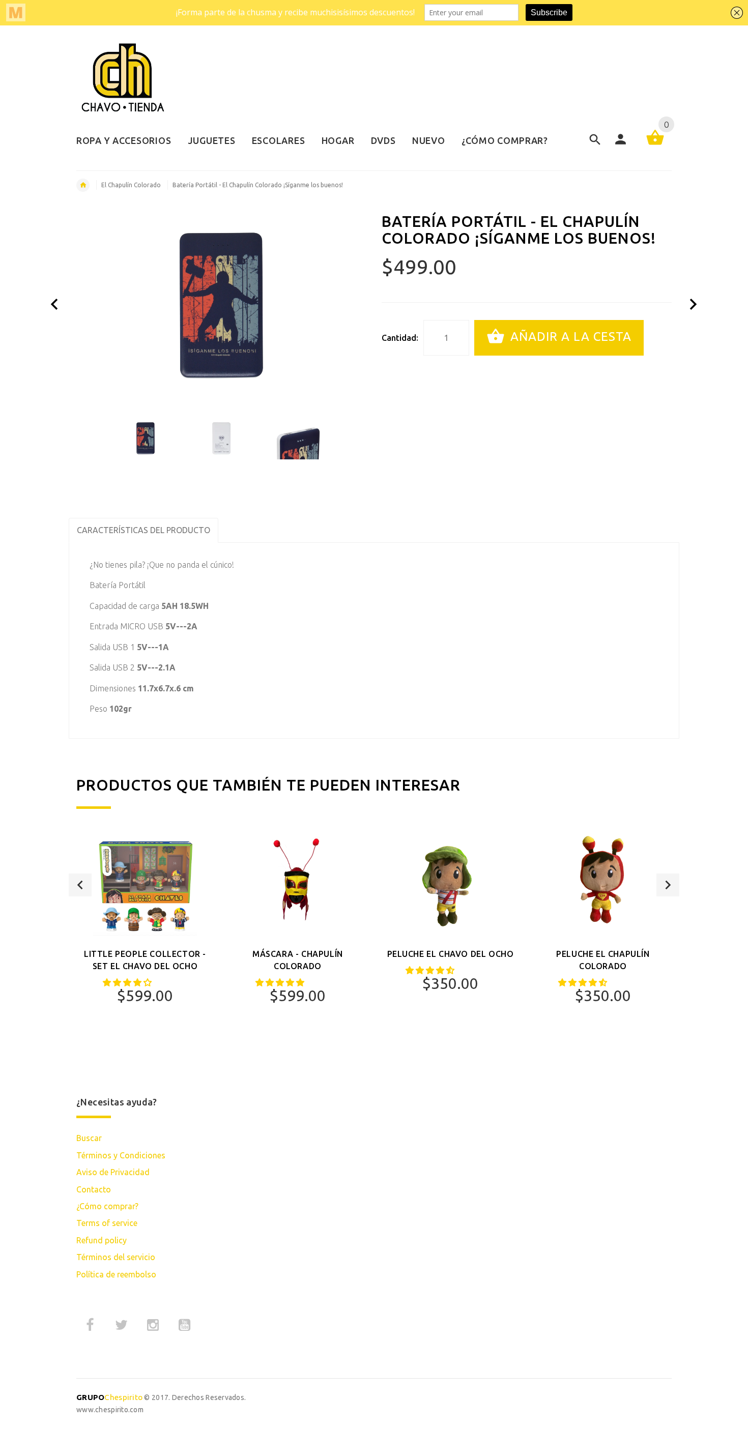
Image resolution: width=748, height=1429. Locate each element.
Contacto (93, 1189)
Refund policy (101, 1240)
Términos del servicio (115, 1257)
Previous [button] (80, 884)
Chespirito (109, 1397)
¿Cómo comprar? (107, 1206)
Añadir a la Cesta (569, 336)
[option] (145, 438)
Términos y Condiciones (120, 1155)
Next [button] (667, 884)
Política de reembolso (116, 1274)
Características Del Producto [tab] (143, 530)
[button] (128, 982)
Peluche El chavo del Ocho (450, 953)
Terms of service (106, 1223)
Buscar (89, 1138)
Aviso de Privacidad (113, 1172)
